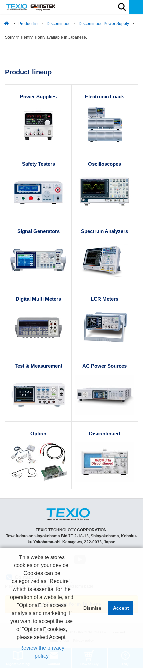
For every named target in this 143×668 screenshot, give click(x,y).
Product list (28, 23)
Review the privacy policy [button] (41, 652)
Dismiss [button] (92, 608)
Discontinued (59, 23)
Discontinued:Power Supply (104, 23)
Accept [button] (121, 608)
